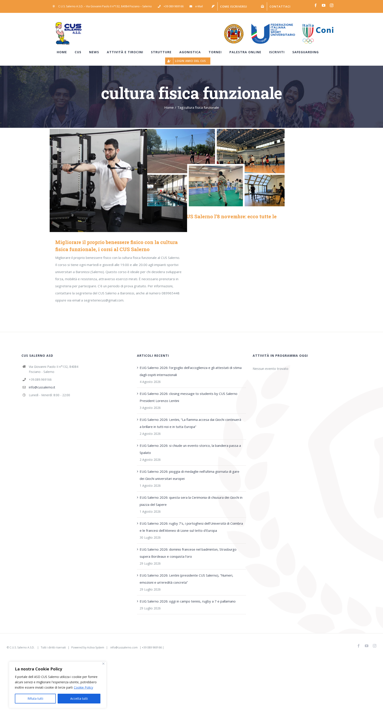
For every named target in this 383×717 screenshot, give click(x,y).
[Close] (103, 664)
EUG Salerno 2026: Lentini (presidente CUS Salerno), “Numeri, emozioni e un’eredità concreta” (186, 579)
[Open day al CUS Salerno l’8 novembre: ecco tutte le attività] (216, 167)
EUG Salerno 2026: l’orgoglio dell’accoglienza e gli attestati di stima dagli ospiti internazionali (191, 371)
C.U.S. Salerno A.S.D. (22, 647)
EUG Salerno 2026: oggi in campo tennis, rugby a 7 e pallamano (188, 601)
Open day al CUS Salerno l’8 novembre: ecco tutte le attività (210, 168)
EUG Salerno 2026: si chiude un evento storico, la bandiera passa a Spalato (190, 449)
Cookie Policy (83, 687)
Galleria (125, 180)
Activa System (95, 647)
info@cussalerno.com (124, 647)
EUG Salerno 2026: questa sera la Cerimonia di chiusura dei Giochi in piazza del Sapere (191, 501)
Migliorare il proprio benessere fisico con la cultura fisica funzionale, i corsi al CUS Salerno (112, 180)
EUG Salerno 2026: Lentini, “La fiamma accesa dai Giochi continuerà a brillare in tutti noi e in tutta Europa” (190, 423)
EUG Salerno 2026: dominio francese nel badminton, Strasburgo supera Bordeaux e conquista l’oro (188, 553)
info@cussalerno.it (42, 387)
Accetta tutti (79, 698)
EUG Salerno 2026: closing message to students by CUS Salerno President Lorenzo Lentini (188, 397)
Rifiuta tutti (35, 698)
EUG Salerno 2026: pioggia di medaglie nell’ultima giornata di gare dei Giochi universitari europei (189, 475)
